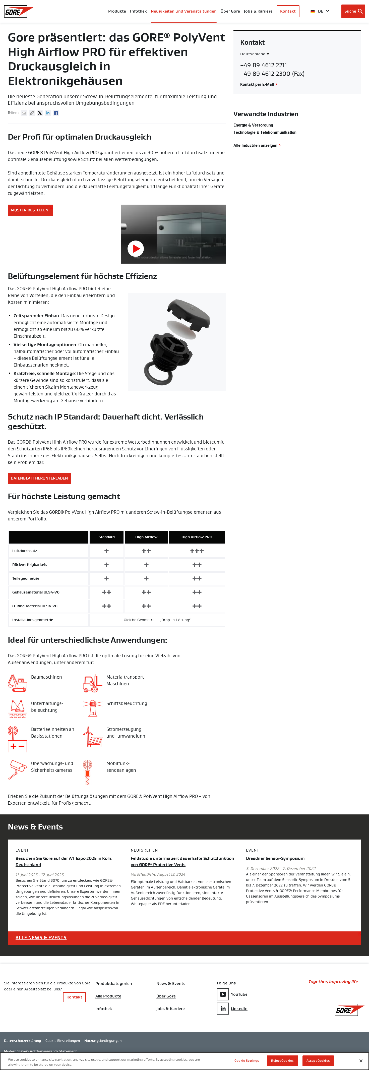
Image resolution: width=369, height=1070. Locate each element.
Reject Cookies (282, 1060)
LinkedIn (239, 1008)
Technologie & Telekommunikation (264, 132)
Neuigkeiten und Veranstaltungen (184, 11)
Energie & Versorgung (253, 125)
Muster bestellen (30, 210)
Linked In (48, 113)
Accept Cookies (318, 1060)
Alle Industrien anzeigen (255, 145)
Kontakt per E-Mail (257, 84)
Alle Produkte (108, 996)
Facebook (56, 113)
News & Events (170, 984)
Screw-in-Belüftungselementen (180, 512)
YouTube (239, 994)
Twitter (40, 113)
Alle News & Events (41, 937)
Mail (24, 113)
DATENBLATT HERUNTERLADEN (39, 478)
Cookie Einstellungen (62, 1041)
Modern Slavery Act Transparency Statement (40, 1051)
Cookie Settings (246, 1060)
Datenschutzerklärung (22, 1041)
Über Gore (230, 11)
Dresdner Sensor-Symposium (275, 858)
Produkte (117, 11)
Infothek (103, 1009)
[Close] (360, 1060)
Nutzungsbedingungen (102, 1041)
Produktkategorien (113, 984)
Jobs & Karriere (170, 1009)
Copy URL (32, 113)
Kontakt (288, 11)
